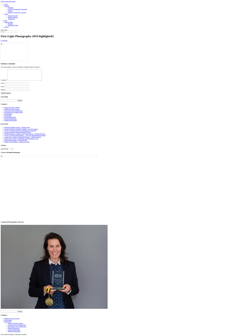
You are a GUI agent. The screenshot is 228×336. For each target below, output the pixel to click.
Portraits (10, 11)
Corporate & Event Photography (13, 111)
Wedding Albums (13, 17)
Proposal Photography (10, 119)
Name (3, 83)
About (6, 14)
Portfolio (6, 6)
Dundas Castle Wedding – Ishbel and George (17, 142)
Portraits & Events (13, 25)
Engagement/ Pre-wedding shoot (13, 112)
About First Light (13, 15)
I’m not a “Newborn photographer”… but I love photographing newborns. (25, 135)
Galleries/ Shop (8, 22)
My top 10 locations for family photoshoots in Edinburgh (20, 130)
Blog (5, 20)
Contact (6, 27)
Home (6, 4)
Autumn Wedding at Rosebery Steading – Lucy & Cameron (21, 129)
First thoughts (8, 114)
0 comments (4, 40)
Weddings (10, 7)
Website (3, 90)
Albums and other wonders (12, 107)
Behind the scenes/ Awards (11, 109)
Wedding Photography (10, 120)
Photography (7, 115)
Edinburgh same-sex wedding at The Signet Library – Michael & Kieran (24, 134)
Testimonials (11, 19)
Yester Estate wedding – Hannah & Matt (15, 140)
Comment (4, 80)
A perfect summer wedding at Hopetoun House (17, 132)
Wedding (10, 24)
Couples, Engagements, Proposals (17, 9)
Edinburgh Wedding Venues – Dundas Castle (17, 127)
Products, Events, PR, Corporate (17, 12)
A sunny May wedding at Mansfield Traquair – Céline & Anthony (22, 137)
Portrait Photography (10, 117)
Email (3, 86)
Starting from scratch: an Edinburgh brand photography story (21, 138)
